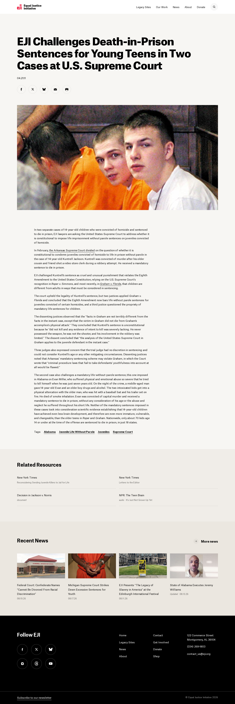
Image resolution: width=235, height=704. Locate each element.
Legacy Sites (143, 7)
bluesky (50, 649)
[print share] (66, 89)
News (176, 7)
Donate (201, 7)
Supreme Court (123, 431)
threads (36, 663)
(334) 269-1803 (196, 646)
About (188, 7)
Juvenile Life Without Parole (77, 431)
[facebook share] (21, 89)
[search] (214, 7)
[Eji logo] (29, 7)
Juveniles (104, 431)
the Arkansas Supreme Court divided (72, 250)
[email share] (55, 89)
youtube (50, 663)
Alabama (50, 431)
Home (122, 635)
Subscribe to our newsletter (34, 697)
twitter (36, 649)
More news (209, 541)
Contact (158, 635)
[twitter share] (32, 89)
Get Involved (161, 642)
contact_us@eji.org (198, 653)
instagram (22, 663)
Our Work (162, 7)
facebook (22, 649)
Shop (156, 656)
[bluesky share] (44, 89)
